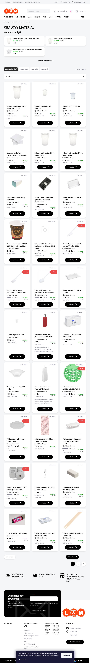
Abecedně (44, 69)
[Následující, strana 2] (78, 564)
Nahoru (11, 557)
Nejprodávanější (11, 69)
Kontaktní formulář (75, 641)
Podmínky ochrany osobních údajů (31, 647)
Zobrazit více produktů (45, 60)
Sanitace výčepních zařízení (32, 2)
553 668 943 (73, 631)
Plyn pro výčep (28, 638)
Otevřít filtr (10, 76)
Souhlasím (66, 655)
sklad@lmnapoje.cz (75, 628)
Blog (25, 641)
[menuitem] (9, 17)
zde (57, 655)
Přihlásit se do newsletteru (39, 610)
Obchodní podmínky (29, 644)
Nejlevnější (24, 69)
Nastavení (22, 660)
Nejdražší (34, 69)
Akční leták (7, 2)
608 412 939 (73, 635)
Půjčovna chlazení (17, 2)
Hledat (47, 11)
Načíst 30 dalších (72, 557)
